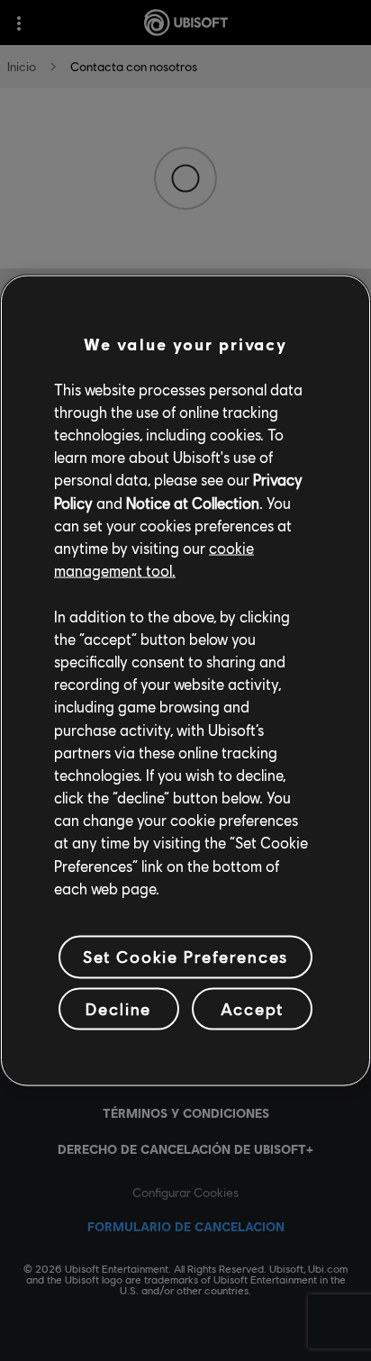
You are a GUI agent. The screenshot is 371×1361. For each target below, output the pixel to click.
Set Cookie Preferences (185, 956)
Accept (252, 1008)
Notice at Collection (192, 502)
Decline (118, 1008)
